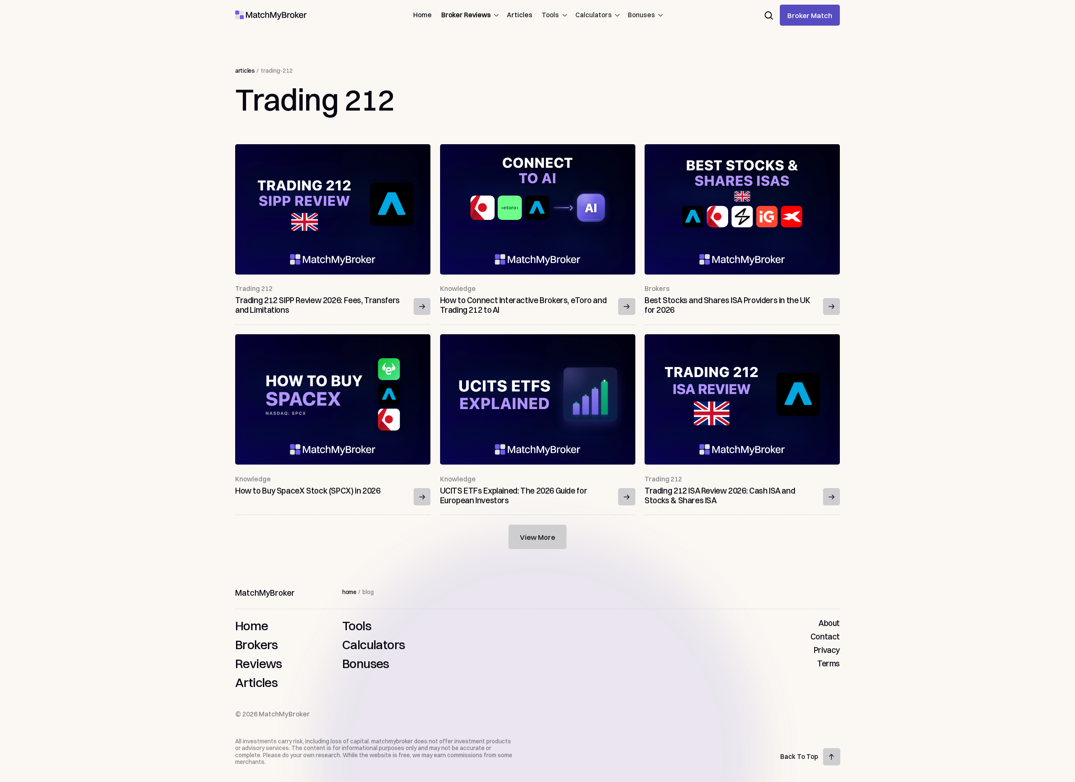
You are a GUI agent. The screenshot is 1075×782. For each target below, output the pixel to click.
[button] (469, 15)
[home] (271, 15)
